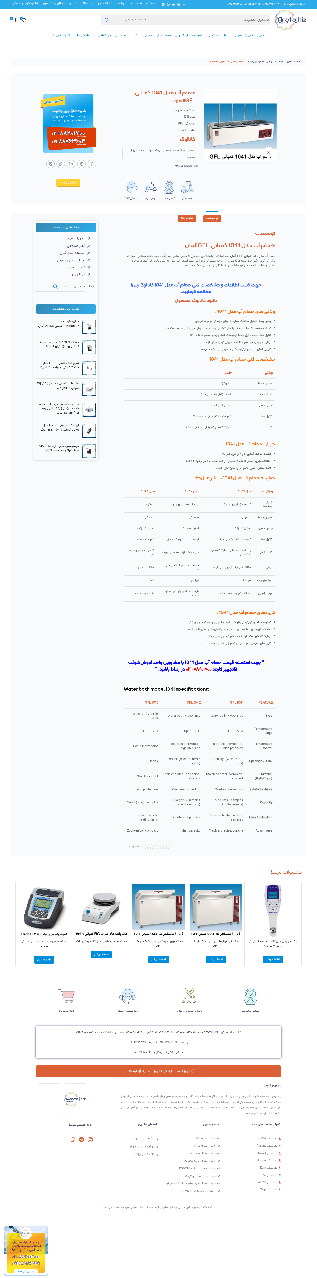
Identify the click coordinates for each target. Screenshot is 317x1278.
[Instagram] (90, 1139)
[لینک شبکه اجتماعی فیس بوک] (184, 4)
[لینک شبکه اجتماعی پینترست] (179, 4)
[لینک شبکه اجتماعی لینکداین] (173, 4)
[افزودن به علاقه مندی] (250, 911)
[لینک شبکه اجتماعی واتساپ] (168, 4)
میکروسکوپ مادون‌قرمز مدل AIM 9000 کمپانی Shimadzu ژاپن (59, 448)
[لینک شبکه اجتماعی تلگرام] (163, 4)
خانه (298, 61)
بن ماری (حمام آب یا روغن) (260, 61)
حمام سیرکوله (173, 150)
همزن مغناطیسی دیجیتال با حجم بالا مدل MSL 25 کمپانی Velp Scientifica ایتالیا (59, 409)
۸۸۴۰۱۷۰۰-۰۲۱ (199, 669)
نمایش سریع (250, 901)
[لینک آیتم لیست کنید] (63, 238)
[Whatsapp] (72, 1139)
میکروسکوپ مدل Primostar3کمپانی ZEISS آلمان (58, 324)
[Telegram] (81, 1139)
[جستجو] (106, 20)
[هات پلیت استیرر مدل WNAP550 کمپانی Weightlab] (89, 389)
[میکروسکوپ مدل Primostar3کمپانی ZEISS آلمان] (89, 327)
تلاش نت (109, 1207)
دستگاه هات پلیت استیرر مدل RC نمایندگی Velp (101, 941)
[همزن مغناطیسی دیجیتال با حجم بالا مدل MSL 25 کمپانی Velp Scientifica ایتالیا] (89, 410)
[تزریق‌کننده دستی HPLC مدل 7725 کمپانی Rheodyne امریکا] (89, 431)
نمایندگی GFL (182, 166)
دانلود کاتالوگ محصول (196, 300)
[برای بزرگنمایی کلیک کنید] (268, 152)
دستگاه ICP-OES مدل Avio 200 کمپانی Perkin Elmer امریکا (59, 344)
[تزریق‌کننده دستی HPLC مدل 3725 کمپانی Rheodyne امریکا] (89, 368)
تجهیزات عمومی (284, 61)
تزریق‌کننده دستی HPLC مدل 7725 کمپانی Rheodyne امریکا (60, 428)
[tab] (212, 218)
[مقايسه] (250, 891)
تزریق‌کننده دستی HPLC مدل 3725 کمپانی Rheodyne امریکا (59, 365)
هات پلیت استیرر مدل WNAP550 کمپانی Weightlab (58, 386)
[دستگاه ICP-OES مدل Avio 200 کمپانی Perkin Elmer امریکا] (89, 347)
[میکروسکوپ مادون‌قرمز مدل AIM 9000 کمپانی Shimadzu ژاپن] (89, 451)
